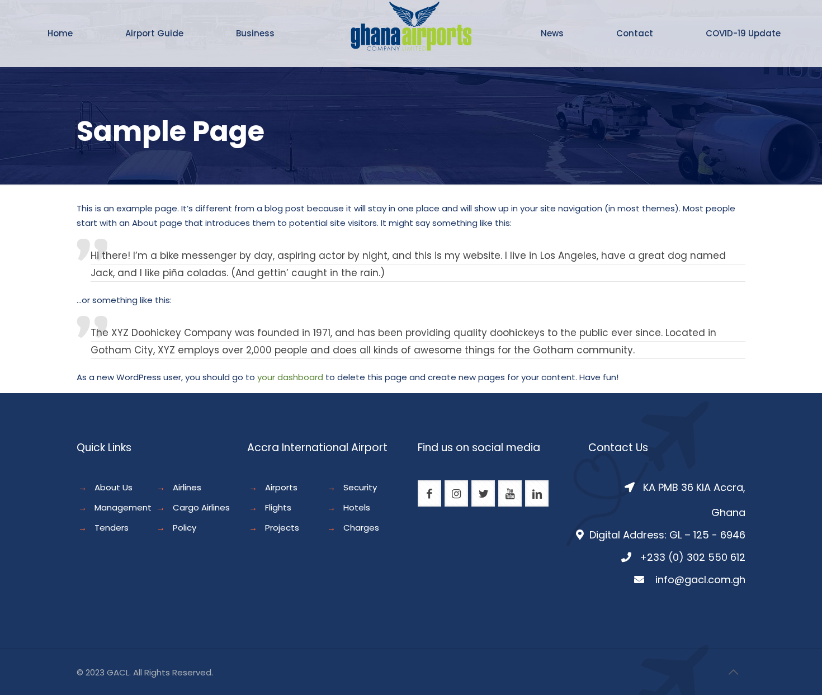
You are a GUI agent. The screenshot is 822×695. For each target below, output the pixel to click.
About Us (114, 487)
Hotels (356, 507)
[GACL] (411, 44)
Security (360, 487)
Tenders (112, 527)
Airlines (187, 487)
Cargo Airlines (201, 507)
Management (123, 507)
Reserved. (192, 672)
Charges (361, 527)
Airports (281, 487)
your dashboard (290, 377)
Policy (184, 527)
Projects (282, 527)
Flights (278, 507)
